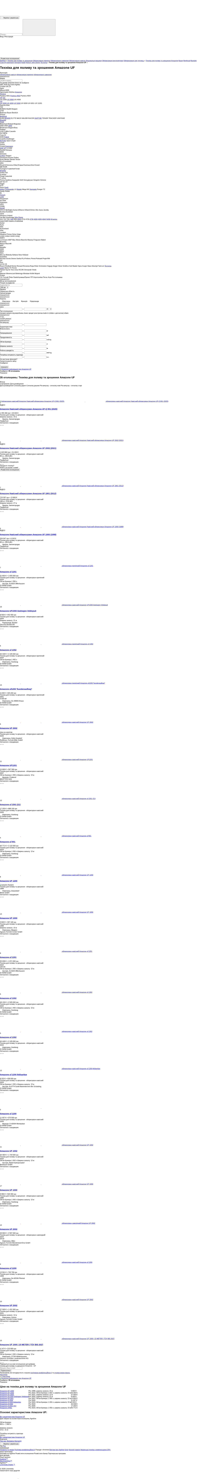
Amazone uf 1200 (8, 1114)
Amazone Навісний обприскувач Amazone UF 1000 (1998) (28, 534)
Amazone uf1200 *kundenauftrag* (16, 689)
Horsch (28, 62)
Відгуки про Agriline (56, 1450)
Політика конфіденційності (25, 1450)
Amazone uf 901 (7, 842)
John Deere (35, 62)
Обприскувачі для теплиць (134, 61)
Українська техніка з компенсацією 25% (95, 1450)
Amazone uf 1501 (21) (10, 804)
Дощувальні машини (94, 61)
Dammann (10, 62)
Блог (66, 1450)
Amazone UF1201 (8, 765)
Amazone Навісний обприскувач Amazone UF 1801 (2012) (28, 493)
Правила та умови (7, 1450)
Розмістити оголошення (10, 470)
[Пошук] (39, 27)
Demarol (18, 62)
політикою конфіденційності (41, 1373)
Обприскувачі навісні (77, 61)
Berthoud (186, 61)
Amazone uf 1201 (8, 572)
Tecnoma (43, 62)
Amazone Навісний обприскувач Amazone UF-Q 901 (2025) (28, 409)
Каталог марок (74, 1450)
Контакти (18, 1441)
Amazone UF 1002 (8, 1151)
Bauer (181, 61)
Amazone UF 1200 (8, 881)
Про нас (3, 1441)
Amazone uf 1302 (8, 650)
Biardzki (194, 61)
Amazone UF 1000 (8, 918)
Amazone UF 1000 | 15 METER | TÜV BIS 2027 (21, 1345)
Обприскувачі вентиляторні (112, 61)
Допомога (10, 1441)
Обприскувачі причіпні (41, 61)
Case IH (3, 62)
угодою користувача (62, 1373)
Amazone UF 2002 (8, 728)
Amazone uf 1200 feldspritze (13, 1074)
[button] (99, 47)
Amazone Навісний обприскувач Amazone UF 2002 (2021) (28, 448)
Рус (4, 1446)
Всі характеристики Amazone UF (12, 1417)
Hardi (23, 62)
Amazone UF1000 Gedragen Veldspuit (18, 611)
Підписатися (5, 1370)
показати (4, 367)
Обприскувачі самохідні (59, 61)
